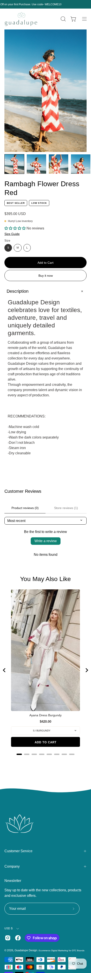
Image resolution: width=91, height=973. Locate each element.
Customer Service (18, 851)
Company (12, 866)
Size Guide (12, 234)
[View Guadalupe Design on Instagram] (7, 938)
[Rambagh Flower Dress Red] (14, 164)
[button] (63, 19)
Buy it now (45, 275)
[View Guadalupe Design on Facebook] (18, 938)
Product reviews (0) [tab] (25, 508)
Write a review (45, 541)
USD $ (8, 928)
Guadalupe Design (26, 950)
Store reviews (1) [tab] (66, 508)
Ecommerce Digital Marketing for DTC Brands (61, 950)
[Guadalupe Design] (21, 19)
